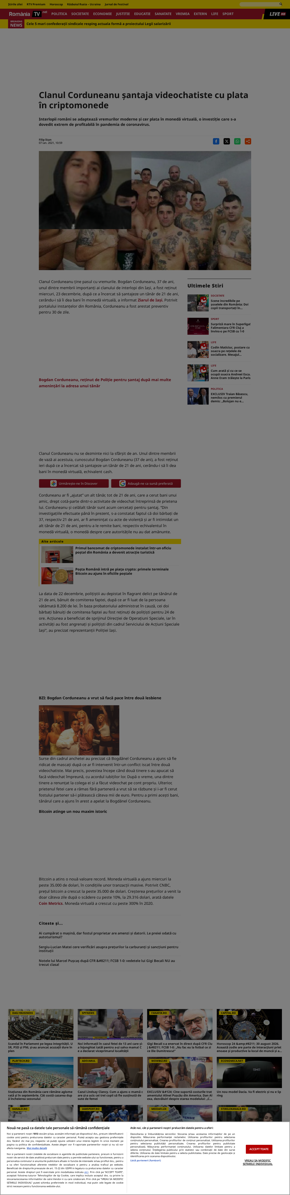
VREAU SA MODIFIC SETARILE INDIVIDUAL (258, 1162)
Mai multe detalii (37, 1148)
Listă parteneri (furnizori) (145, 1160)
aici (86, 1172)
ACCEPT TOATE (259, 1149)
